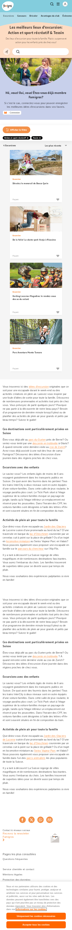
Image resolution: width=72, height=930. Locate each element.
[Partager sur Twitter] (31, 820)
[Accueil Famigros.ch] (8, 6)
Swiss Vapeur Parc (45, 750)
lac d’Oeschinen (39, 533)
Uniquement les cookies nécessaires (36, 916)
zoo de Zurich (57, 447)
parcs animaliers (36, 758)
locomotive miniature (18, 541)
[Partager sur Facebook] (22, 820)
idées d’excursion (39, 386)
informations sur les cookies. (31, 909)
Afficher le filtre (18, 129)
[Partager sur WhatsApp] (40, 820)
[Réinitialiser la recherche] (63, 51)
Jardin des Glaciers (55, 526)
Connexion (15, 113)
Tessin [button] (35, 138)
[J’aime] (57, 199)
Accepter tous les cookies (36, 924)
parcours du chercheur (31, 548)
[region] (36, 906)
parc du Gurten (37, 439)
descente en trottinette (45, 443)
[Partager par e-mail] (49, 820)
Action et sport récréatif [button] (15, 138)
